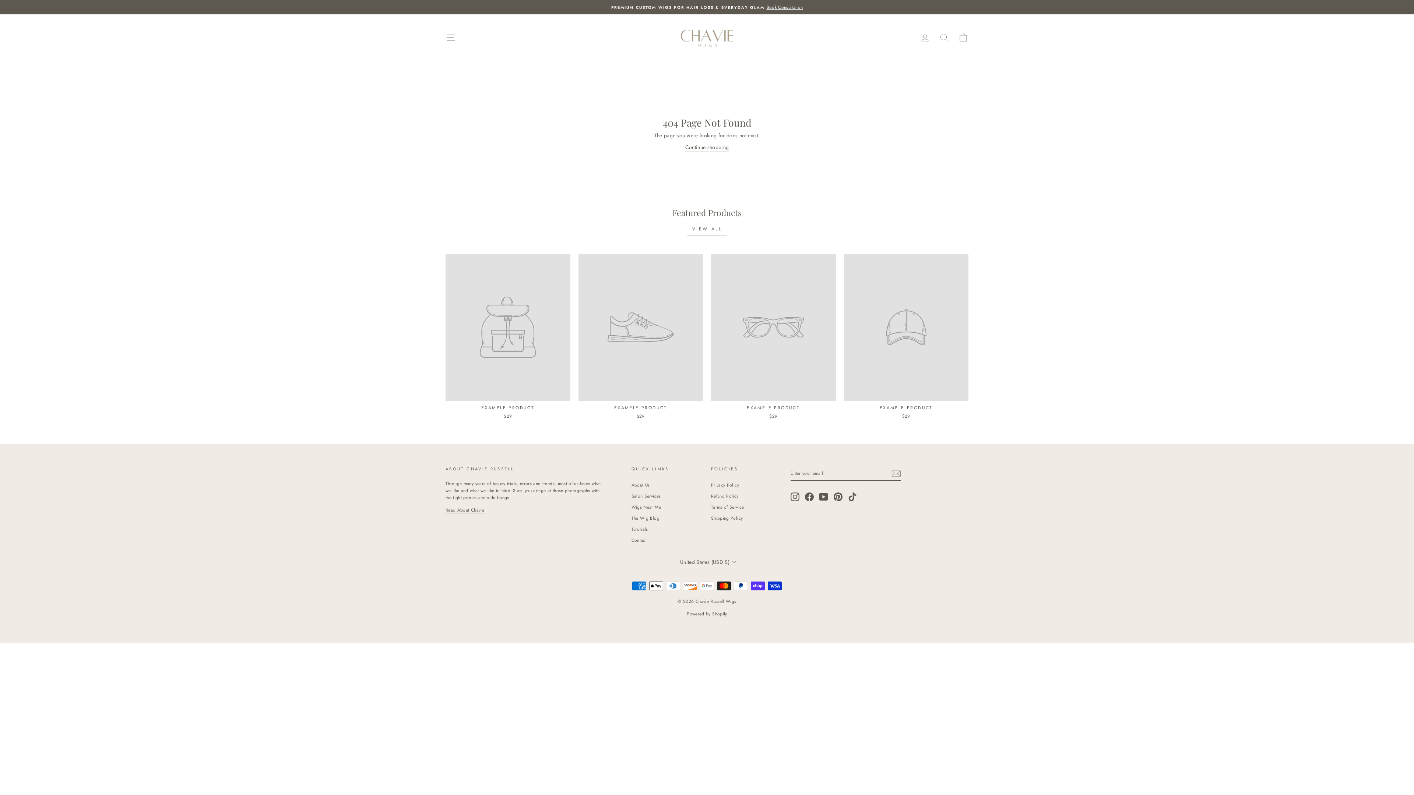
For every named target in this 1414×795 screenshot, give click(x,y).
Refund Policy (725, 496)
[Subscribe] (896, 473)
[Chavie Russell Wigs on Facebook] (809, 496)
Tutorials (640, 529)
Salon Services (646, 496)
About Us (641, 485)
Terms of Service (727, 507)
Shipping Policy (727, 518)
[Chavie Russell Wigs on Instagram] (795, 496)
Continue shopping (707, 147)
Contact (639, 540)
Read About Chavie (465, 510)
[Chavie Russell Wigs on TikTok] (852, 496)
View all (707, 229)
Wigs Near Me (646, 507)
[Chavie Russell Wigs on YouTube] (823, 496)
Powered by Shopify (707, 614)
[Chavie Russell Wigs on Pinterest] (838, 496)
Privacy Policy (725, 485)
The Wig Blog (645, 518)
